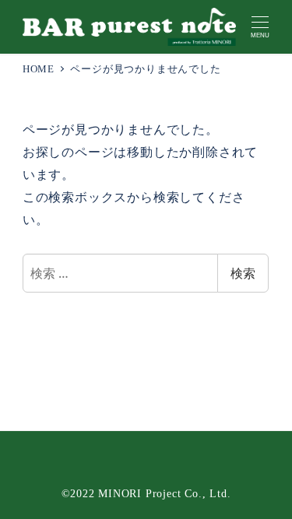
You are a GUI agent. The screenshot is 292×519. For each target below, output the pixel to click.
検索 (242, 273)
